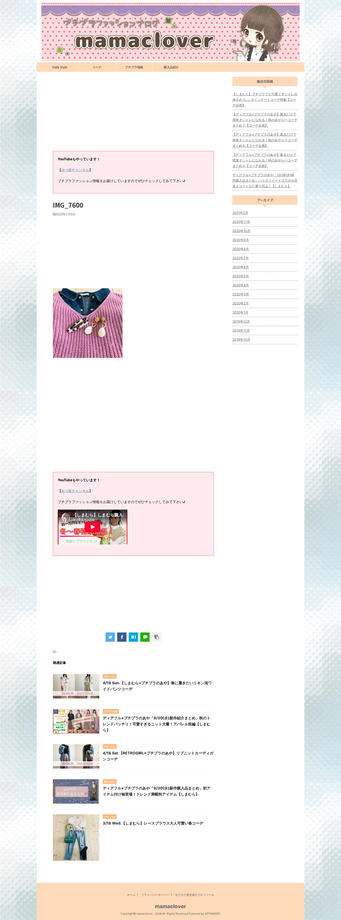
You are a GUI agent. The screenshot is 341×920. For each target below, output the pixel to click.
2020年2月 (240, 303)
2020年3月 (240, 294)
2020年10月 (241, 231)
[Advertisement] (133, 113)
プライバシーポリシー (155, 895)
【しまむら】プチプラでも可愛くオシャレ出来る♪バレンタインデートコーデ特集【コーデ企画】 (264, 99)
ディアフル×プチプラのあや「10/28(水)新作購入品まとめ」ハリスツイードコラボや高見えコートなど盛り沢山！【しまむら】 (264, 180)
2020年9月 (240, 240)
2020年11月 (241, 222)
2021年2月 (240, 213)
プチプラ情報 (134, 67)
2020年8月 (240, 249)
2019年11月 (241, 330)
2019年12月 (241, 321)
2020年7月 (240, 258)
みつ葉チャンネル (75, 170)
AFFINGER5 (212, 913)
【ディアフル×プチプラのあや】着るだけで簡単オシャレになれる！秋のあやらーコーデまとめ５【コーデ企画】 (264, 160)
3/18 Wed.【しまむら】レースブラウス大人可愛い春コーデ (153, 823)
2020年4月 (240, 285)
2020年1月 (240, 312)
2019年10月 (241, 339)
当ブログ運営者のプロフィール (194, 895)
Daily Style (59, 67)
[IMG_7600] (133, 637)
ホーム (131, 895)
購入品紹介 (171, 67)
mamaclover (170, 906)
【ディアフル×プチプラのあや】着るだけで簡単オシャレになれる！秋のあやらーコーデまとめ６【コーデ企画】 (264, 139)
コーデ (96, 67)
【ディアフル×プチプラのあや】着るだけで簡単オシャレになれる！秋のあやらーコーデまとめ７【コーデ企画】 (264, 119)
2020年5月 (240, 276)
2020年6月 (240, 267)
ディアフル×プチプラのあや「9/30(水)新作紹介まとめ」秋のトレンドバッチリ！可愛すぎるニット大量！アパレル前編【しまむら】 (156, 724)
